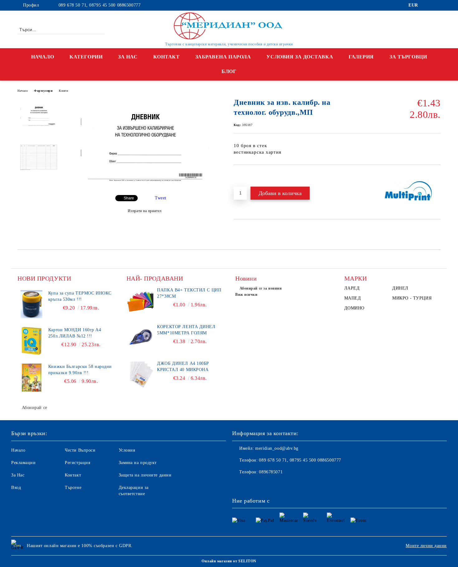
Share (129, 198)
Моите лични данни (426, 545)
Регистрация (77, 462)
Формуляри (43, 90)
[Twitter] (437, 5)
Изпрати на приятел (145, 211)
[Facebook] (427, 5)
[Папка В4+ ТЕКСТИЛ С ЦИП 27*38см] (140, 301)
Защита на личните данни (145, 475)
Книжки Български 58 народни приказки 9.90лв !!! (80, 369)
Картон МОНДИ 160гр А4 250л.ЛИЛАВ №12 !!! (74, 333)
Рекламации (23, 462)
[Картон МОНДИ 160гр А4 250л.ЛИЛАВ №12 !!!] (31, 341)
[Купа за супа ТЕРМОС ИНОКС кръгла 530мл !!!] (31, 304)
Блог (229, 71)
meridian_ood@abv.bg (276, 448)
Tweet (160, 198)
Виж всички (246, 294)
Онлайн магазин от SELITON (229, 561)
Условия (127, 450)
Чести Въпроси (80, 450)
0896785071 (271, 472)
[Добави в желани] (245, 175)
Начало (42, 56)
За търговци (408, 56)
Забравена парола (223, 56)
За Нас (127, 56)
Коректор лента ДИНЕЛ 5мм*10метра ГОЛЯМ (186, 329)
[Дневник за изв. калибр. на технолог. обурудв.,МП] (144, 185)
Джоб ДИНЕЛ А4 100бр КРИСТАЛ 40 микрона (183, 366)
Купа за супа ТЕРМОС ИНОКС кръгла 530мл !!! (80, 296)
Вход (16, 487)
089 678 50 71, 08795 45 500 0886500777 (99, 5)
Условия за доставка (299, 56)
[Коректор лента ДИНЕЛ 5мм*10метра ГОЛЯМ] (140, 338)
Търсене (73, 487)
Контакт (166, 56)
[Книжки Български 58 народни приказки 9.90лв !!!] (31, 378)
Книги (63, 90)
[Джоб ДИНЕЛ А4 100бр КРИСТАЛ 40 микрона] (140, 374)
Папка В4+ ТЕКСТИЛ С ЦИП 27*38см (189, 293)
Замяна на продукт (138, 462)
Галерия (361, 56)
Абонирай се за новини (261, 288)
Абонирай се (34, 407)
